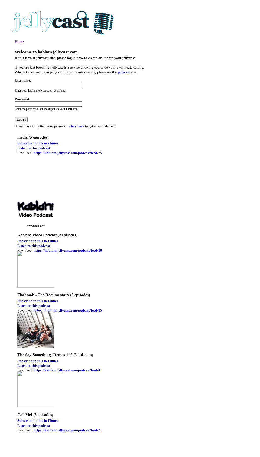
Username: (23, 80)
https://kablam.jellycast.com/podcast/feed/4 (67, 370)
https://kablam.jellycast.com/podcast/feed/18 (68, 250)
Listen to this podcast (33, 148)
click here (76, 126)
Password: (22, 99)
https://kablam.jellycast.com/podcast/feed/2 (67, 430)
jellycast (124, 72)
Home (19, 42)
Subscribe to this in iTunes (37, 143)
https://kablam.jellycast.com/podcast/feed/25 (68, 153)
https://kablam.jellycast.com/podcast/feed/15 (68, 310)
